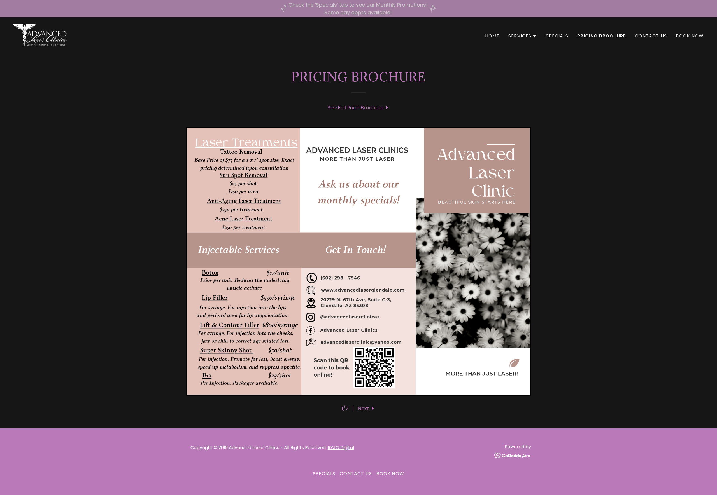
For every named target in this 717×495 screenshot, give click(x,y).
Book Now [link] (690, 36)
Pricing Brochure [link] (601, 36)
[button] (522, 36)
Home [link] (492, 36)
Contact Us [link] (651, 36)
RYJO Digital (341, 447)
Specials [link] (557, 36)
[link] (40, 34)
